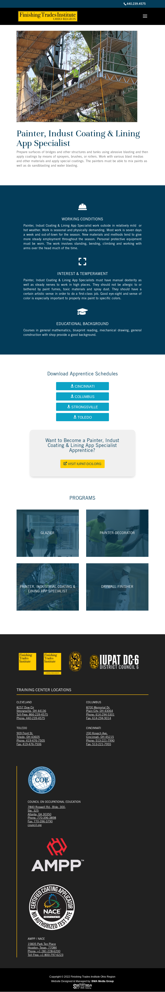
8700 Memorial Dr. (98, 707)
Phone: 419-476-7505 (31, 741)
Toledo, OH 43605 (28, 737)
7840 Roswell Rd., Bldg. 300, (47, 807)
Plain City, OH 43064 (99, 711)
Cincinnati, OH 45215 (100, 737)
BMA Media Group (103, 981)
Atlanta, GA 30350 (39, 814)
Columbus (85, 397)
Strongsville (84, 407)
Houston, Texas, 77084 (42, 948)
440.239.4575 (136, 4)
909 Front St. (25, 733)
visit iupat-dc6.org (84, 464)
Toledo (85, 417)
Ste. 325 (33, 811)
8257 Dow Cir (25, 707)
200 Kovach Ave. (97, 733)
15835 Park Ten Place (42, 944)
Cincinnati (85, 386)
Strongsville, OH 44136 (31, 711)
